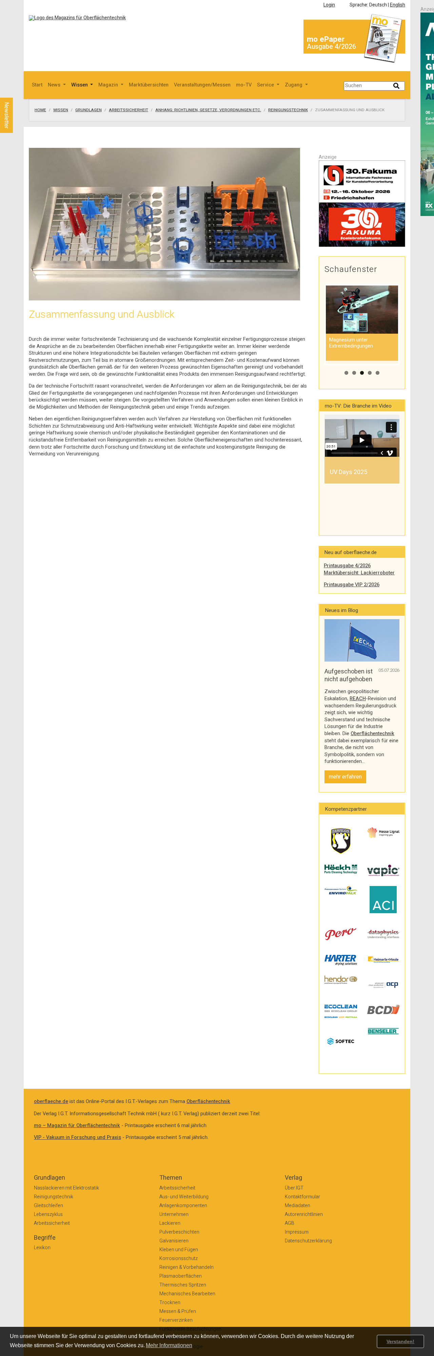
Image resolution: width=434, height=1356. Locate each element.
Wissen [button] (80, 85)
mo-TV (244, 85)
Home (40, 110)
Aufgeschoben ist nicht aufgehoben (348, 675)
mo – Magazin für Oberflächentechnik (77, 1125)
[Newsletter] (17, 91)
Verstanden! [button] (400, 1341)
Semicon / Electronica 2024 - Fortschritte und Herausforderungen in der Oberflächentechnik (361, 484)
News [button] (55, 85)
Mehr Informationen (169, 1345)
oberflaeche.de (51, 1101)
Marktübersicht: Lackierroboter (359, 572)
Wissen (60, 110)
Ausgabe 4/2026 (331, 47)
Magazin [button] (108, 85)
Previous (314, 448)
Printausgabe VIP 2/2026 (351, 584)
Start (37, 85)
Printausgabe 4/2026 (347, 565)
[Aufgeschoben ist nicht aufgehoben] (361, 640)
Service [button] (266, 85)
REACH (358, 698)
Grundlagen (88, 110)
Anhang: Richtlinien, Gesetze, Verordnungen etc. (208, 110)
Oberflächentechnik (372, 733)
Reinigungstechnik (288, 110)
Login (329, 4)
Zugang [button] (294, 85)
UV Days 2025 (348, 472)
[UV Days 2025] (361, 436)
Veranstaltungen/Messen (202, 85)
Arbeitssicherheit (128, 110)
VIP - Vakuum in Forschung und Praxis (77, 1137)
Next (409, 448)
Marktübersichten (149, 85)
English (397, 4)
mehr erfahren (345, 777)
